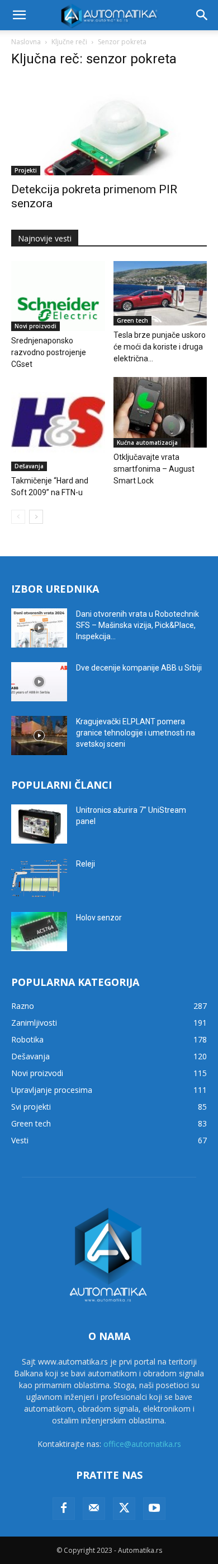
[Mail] (94, 1508)
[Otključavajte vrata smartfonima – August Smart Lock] (160, 412)
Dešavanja (29, 466)
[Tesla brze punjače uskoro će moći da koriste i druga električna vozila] (160, 293)
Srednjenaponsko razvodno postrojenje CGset (48, 352)
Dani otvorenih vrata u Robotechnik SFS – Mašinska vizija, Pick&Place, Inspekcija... (137, 625)
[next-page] (36, 517)
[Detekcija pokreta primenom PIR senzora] (109, 126)
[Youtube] (154, 1508)
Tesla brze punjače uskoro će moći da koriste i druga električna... (159, 347)
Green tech (132, 320)
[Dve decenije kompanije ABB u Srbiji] (39, 681)
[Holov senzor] (39, 931)
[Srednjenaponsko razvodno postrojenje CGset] (58, 296)
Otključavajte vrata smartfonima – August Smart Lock (154, 469)
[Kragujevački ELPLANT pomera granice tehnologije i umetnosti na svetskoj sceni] (39, 735)
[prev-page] (18, 517)
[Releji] (39, 877)
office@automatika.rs (142, 1444)
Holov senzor (99, 917)
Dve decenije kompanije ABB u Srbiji (139, 667)
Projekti (26, 170)
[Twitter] (124, 1508)
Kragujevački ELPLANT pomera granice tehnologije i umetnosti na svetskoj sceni (135, 732)
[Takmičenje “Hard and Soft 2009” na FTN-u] (58, 424)
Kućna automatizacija (147, 442)
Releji (85, 863)
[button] (19, 15)
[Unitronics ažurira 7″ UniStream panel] (39, 824)
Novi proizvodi (35, 326)
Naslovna (26, 41)
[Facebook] (64, 1508)
